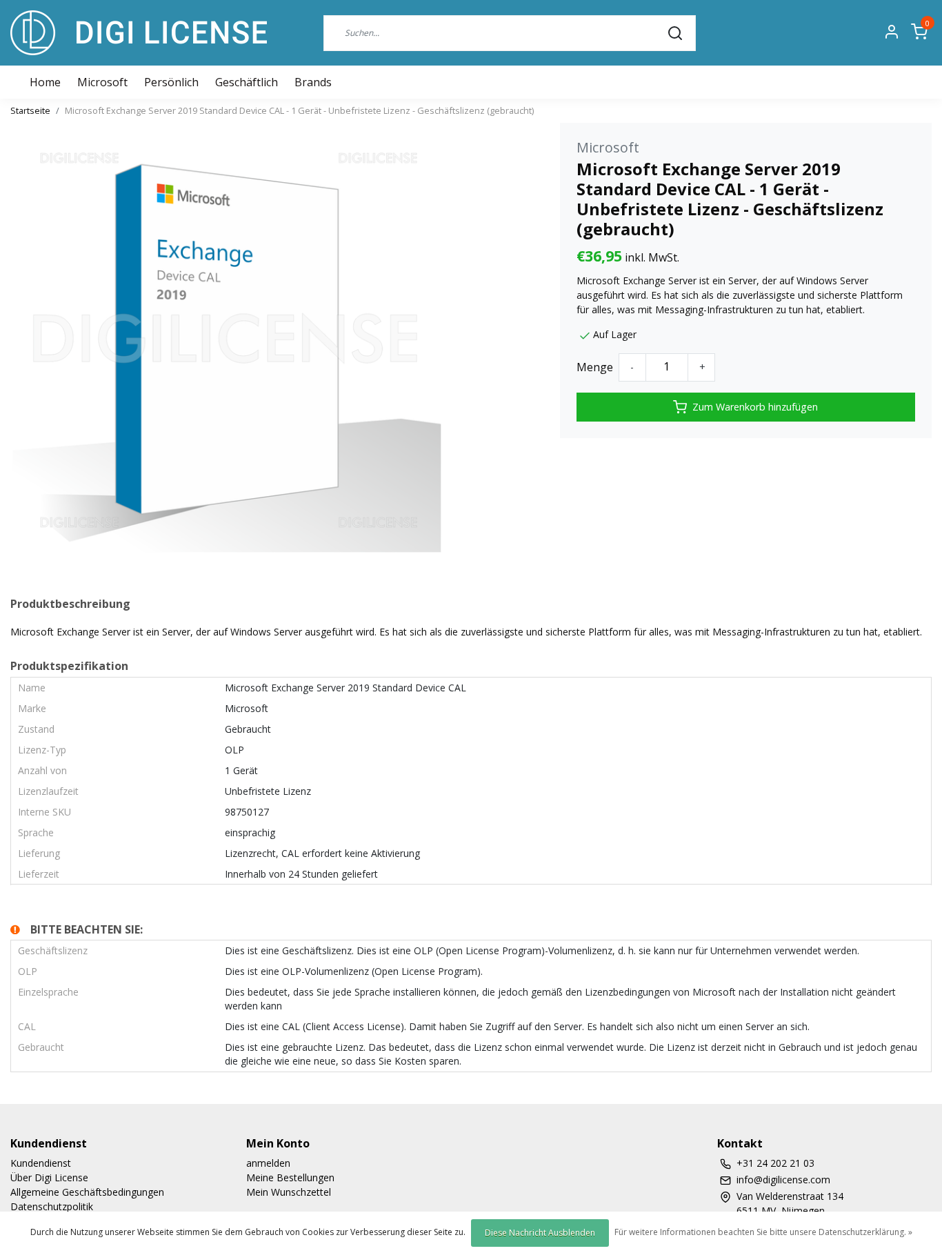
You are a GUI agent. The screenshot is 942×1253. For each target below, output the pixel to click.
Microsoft (102, 82)
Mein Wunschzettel (288, 1191)
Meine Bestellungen (290, 1177)
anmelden (268, 1163)
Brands (313, 82)
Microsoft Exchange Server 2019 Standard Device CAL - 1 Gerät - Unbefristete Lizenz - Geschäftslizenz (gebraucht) (299, 110)
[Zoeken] (675, 32)
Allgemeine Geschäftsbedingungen (87, 1191)
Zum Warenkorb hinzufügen (755, 406)
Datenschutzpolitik (51, 1206)
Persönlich (171, 82)
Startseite (30, 110)
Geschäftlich (246, 82)
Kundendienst (40, 1163)
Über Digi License (49, 1177)
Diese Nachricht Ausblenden (540, 1233)
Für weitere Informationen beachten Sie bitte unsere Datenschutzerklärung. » (763, 1232)
